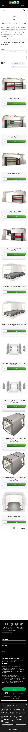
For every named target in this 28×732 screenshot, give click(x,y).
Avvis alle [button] (20, 725)
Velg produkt (3, 49)
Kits (14, 19)
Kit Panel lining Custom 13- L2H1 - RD (14, 363)
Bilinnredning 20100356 (14, 249)
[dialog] (14, 717)
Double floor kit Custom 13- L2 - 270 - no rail (14, 324)
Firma (4, 645)
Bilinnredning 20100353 (14, 98)
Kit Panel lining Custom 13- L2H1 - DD (14, 401)
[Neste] (19, 528)
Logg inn (23, 5)
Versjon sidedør (4, 55)
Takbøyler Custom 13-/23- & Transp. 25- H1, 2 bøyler (14, 439)
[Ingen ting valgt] (14, 57)
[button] (14, 729)
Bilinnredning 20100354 (14, 211)
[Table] (4, 63)
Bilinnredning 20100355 (14, 136)
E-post (6, 663)
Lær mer (19, 681)
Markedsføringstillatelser (11, 658)
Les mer (23, 713)
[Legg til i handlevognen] (16, 103)
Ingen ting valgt (13, 51)
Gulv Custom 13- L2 (14, 516)
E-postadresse (7, 633)
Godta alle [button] (7, 725)
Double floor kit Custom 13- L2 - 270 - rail (14, 286)
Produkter (14, 16)
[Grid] (2, 63)
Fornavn (5, 639)
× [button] (26, 704)
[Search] (24, 10)
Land (4, 652)
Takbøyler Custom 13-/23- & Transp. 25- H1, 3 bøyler (14, 478)
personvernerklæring (15, 698)
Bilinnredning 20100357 (14, 173)
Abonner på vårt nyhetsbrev (16, 693)
